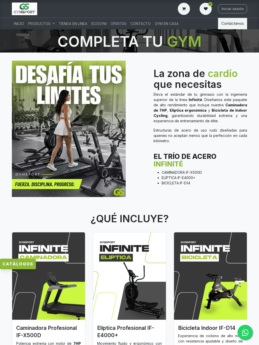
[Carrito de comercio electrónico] (185, 9)
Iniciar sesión (232, 8)
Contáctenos (232, 23)
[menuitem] (19, 23)
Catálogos (18, 263)
